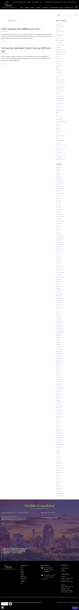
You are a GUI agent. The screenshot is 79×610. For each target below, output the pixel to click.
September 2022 (59, 277)
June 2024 (58, 228)
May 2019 (58, 370)
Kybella (57, 94)
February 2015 (59, 489)
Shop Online (23, 576)
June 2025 (58, 200)
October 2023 (59, 247)
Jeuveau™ (58, 91)
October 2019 (59, 358)
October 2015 (59, 470)
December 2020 (59, 326)
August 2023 (59, 251)
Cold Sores (58, 47)
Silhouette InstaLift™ (60, 140)
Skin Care (58, 147)
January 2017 (59, 435)
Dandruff (58, 56)
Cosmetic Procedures (60, 54)
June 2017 (58, 423)
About (22, 569)
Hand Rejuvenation (60, 87)
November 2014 (59, 496)
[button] (23, 7)
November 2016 (59, 440)
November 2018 (59, 384)
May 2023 (58, 258)
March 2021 (58, 319)
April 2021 (58, 316)
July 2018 (58, 393)
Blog (21, 583)
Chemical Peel (4, 53)
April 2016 (58, 456)
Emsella (57, 68)
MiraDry (58, 112)
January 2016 (59, 463)
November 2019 (59, 356)
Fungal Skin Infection (60, 82)
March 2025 (58, 207)
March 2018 (58, 402)
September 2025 (59, 193)
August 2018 (58, 391)
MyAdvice (40, 602)
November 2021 (59, 300)
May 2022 (58, 286)
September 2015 (59, 472)
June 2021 (58, 312)
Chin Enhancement (60, 45)
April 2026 (58, 177)
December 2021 (59, 298)
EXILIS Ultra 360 (59, 73)
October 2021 (59, 302)
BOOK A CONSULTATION (8, 523)
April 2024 (58, 233)
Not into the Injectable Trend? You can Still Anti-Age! (26, 49)
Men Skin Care (59, 108)
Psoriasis (58, 126)
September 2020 (59, 333)
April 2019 (58, 372)
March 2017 (58, 430)
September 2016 (59, 444)
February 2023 (59, 265)
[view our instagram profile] (64, 571)
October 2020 (59, 330)
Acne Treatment (59, 24)
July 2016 (58, 449)
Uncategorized (59, 156)
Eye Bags (58, 75)
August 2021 (58, 307)
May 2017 (58, 426)
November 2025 (59, 188)
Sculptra (58, 133)
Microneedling (59, 110)
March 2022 (58, 291)
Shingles (58, 138)
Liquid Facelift (59, 101)
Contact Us (23, 579)
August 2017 (58, 419)
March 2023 (58, 263)
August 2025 (59, 195)
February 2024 (59, 237)
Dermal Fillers (59, 59)
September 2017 (59, 416)
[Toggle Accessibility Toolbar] (2, 607)
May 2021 (58, 314)
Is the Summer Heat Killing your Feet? (20, 28)
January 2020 (59, 351)
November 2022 (59, 272)
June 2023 (58, 256)
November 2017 (59, 412)
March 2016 (58, 458)
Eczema (57, 63)
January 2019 (59, 379)
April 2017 (58, 428)
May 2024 (58, 230)
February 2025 (59, 209)
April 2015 (58, 484)
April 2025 (58, 205)
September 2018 (59, 388)
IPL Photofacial (59, 89)
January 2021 (59, 323)
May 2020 (58, 342)
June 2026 (58, 172)
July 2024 (58, 226)
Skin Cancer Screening (61, 145)
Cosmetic (22, 571)
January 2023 (59, 267)
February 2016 (59, 461)
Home (22, 567)
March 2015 (58, 486)
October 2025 (59, 191)
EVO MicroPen (59, 70)
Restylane (58, 129)
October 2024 (59, 219)
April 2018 (58, 400)
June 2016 (58, 451)
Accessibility (58, 602)
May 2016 (58, 454)
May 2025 (58, 202)
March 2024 (58, 235)
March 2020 (58, 347)
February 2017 (59, 433)
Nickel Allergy (59, 119)
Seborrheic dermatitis (60, 136)
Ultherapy (58, 154)
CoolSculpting (59, 49)
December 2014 (59, 493)
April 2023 (58, 260)
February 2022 (59, 293)
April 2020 (58, 344)
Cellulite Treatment (60, 40)
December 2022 (59, 270)
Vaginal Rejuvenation (60, 159)
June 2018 (58, 396)
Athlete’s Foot (4, 31)
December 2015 (59, 465)
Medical (58, 105)
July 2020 (58, 337)
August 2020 (59, 335)
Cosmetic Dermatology (61, 52)
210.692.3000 (36, 2)
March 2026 (58, 179)
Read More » (4, 42)
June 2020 (58, 340)
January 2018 (59, 407)
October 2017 (59, 414)
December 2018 (59, 382)
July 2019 (58, 365)
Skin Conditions (59, 149)
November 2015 (59, 468)
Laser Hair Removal (60, 96)
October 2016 (59, 442)
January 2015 (59, 491)
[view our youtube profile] (63, 571)
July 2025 (58, 198)
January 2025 (59, 212)
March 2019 (58, 375)
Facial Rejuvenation (60, 80)
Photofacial (58, 124)
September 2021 (59, 305)
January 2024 (59, 240)
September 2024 (59, 221)
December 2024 (59, 214)
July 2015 (58, 477)
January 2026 (59, 184)
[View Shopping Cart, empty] (76, 7)
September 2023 (59, 249)
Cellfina (57, 38)
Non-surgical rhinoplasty (61, 122)
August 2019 (58, 363)
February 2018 (59, 405)
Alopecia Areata (59, 26)
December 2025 (59, 186)
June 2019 (58, 368)
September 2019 (59, 361)
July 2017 (58, 421)
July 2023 (58, 253)
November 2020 (59, 328)
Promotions (23, 581)
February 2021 (59, 321)
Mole (57, 115)
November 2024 (59, 216)
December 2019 (59, 354)
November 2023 (59, 244)
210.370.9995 (71, 2)
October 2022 (59, 274)
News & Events (59, 117)
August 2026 (59, 167)
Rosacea (58, 131)
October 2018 (59, 386)
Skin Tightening (59, 152)
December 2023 (59, 242)
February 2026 (59, 181)
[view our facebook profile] (61, 571)
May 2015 (58, 482)
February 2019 (59, 377)
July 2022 (58, 281)
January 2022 (59, 295)
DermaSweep (59, 61)
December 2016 (59, 437)
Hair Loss (58, 84)
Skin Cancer (58, 142)
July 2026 (58, 170)
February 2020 (59, 349)
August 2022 (59, 279)
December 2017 (59, 409)
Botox (57, 33)
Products (22, 574)
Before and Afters (24, 578)
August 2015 (58, 475)
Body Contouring (59, 31)
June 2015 (58, 479)
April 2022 (58, 288)
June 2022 (58, 284)
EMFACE (58, 66)
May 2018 (58, 398)
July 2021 (58, 309)
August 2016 (58, 447)
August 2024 (59, 223)
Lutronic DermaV (59, 103)
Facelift (57, 77)
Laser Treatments (59, 98)
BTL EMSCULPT (59, 35)
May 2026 (58, 174)
